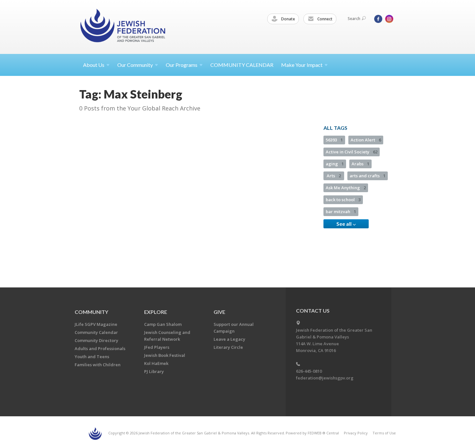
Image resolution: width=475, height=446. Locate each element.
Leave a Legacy (229, 339)
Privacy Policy (356, 432)
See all (344, 224)
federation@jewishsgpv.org (325, 378)
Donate (287, 19)
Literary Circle (228, 347)
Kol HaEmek (156, 363)
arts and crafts (367, 176)
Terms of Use (384, 432)
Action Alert (366, 140)
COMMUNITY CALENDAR (241, 65)
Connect (324, 19)
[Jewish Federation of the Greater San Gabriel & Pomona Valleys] (123, 27)
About (93, 65)
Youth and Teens (92, 356)
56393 (334, 140)
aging (335, 164)
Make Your (301, 65)
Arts (334, 176)
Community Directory (96, 340)
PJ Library (154, 371)
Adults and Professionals (100, 348)
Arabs (360, 164)
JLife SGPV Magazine (96, 324)
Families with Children (98, 365)
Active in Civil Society (351, 152)
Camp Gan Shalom (163, 324)
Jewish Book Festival (164, 355)
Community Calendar (96, 332)
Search (354, 18)
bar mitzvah (341, 211)
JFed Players (156, 347)
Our (181, 65)
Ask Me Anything (346, 188)
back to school (343, 199)
